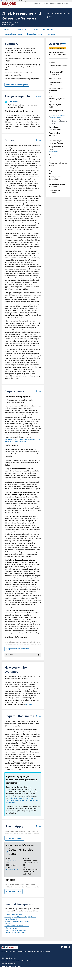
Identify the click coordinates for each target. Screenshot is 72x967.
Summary (7, 29)
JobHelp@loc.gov (12, 869)
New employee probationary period (16, 921)
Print (50, 17)
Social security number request (15, 932)
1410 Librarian (53, 151)
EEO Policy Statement (9, 958)
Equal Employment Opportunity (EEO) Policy (20, 917)
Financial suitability (11, 919)
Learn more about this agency (17, 85)
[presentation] (58, 73)
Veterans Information (8, 963)
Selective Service (10, 928)
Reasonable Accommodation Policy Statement (17, 961)
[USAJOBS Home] (9, 4)
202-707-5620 (11, 861)
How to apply (51, 34)
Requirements (48, 29)
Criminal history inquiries (13, 915)
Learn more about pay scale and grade (57, 116)
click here (28, 704)
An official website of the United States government (18, 0)
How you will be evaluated (13, 34)
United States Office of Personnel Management (27, 951)
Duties (36, 29)
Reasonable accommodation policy (16, 926)
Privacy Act (8, 923)
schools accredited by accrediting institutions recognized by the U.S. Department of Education (22, 800)
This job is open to (22, 29)
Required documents (34, 34)
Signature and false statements (15, 930)
